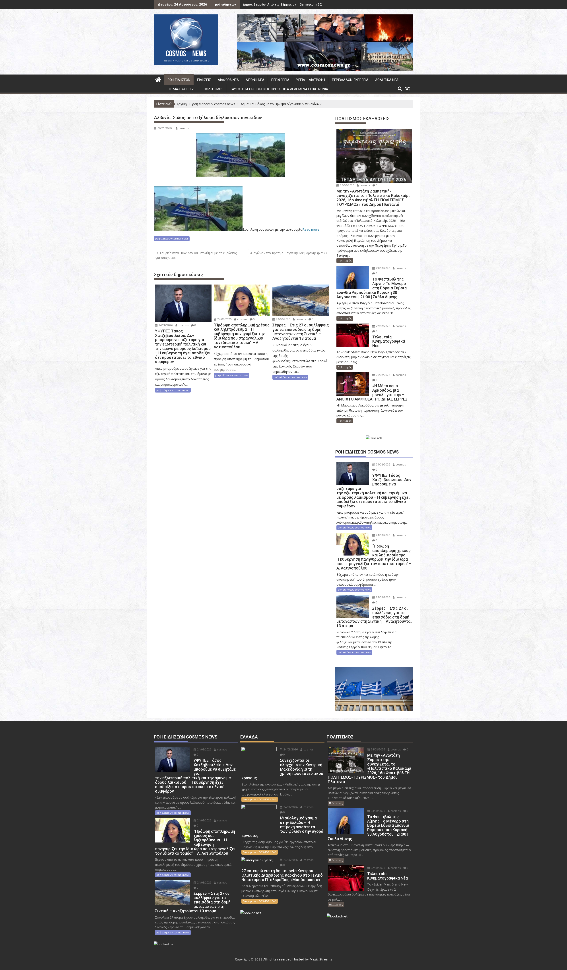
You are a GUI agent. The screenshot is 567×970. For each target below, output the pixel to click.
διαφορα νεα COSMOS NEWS (259, 799)
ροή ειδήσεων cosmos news (171, 238)
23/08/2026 (382, 268)
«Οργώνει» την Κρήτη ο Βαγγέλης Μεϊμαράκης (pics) (287, 253)
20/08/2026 (382, 375)
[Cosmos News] (158, 79)
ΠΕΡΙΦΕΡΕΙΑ (280, 80)
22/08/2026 (382, 326)
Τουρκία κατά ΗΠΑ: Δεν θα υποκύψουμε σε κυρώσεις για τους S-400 (196, 255)
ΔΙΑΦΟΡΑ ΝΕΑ (228, 80)
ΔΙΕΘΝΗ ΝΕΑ (255, 80)
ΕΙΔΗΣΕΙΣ (204, 80)
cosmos (184, 128)
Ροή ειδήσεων (179, 80)
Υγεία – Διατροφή (310, 80)
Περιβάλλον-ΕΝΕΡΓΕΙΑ (350, 80)
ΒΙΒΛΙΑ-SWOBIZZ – (182, 89)
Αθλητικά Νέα (386, 80)
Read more (310, 229)
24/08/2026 (165, 325)
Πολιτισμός (213, 89)
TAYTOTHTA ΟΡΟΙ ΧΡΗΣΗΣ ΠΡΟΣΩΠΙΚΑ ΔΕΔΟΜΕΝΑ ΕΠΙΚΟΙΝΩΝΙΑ (279, 89)
